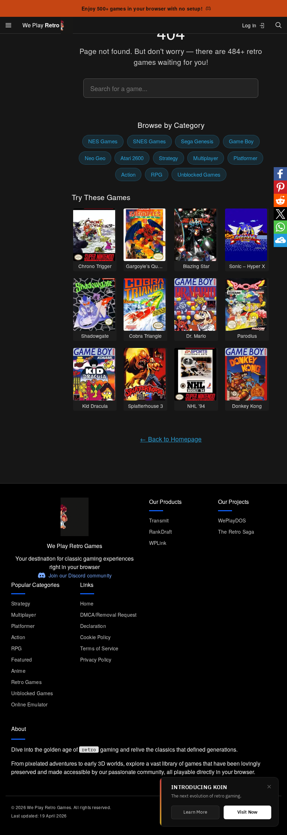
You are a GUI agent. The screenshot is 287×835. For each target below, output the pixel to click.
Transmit (159, 520)
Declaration (93, 625)
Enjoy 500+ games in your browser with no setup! (142, 8)
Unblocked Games (198, 174)
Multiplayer (205, 158)
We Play (40, 25)
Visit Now (247, 812)
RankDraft (160, 531)
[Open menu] (8, 25)
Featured (21, 659)
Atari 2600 (132, 158)
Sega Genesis (197, 141)
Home (87, 603)
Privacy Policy (95, 659)
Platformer (245, 158)
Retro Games (26, 681)
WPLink (157, 542)
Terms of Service (99, 648)
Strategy (168, 158)
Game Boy (241, 141)
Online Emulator (29, 704)
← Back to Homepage (171, 438)
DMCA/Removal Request (108, 614)
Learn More (195, 812)
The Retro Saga (236, 531)
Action (128, 174)
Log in (249, 25)
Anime (18, 670)
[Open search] (278, 25)
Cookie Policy (95, 637)
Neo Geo (95, 158)
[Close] (269, 787)
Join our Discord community (80, 575)
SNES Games (149, 141)
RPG (156, 174)
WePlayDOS (232, 520)
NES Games (103, 141)
